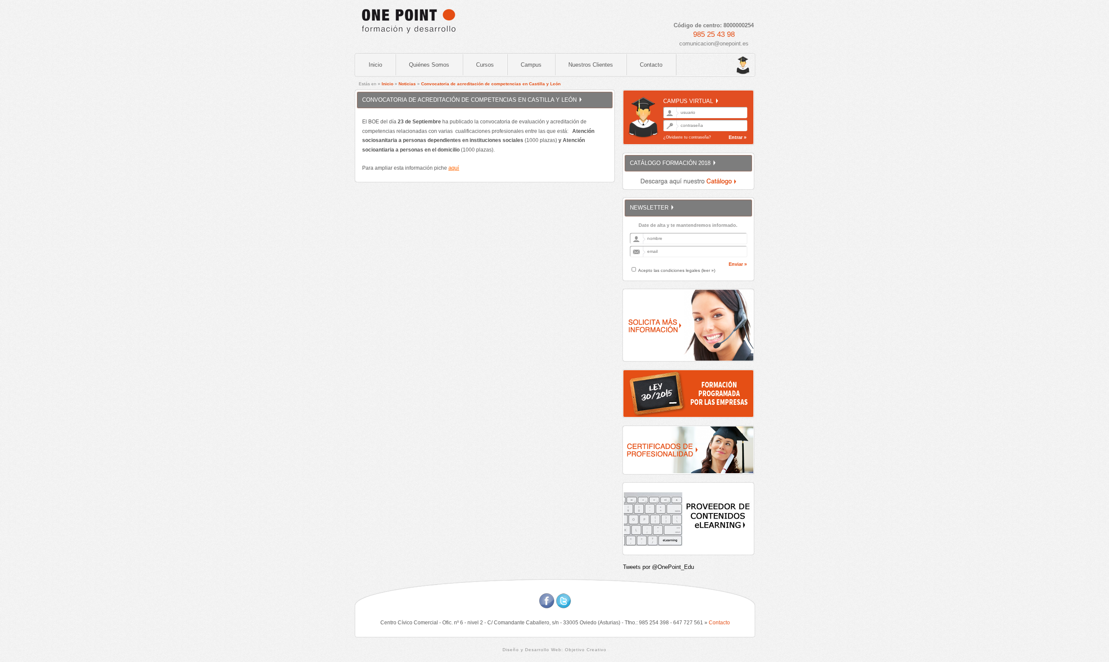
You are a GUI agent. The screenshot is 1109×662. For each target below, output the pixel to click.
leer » (708, 270)
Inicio (375, 64)
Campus (531, 64)
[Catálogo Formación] (688, 187)
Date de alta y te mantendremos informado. (688, 225)
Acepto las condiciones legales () (676, 270)
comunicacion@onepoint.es (714, 43)
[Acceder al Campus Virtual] (723, 65)
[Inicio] (408, 37)
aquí (453, 168)
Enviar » (738, 264)
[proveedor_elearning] (688, 552)
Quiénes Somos (429, 64)
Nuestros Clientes (590, 64)
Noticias (407, 83)
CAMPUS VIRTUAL (688, 101)
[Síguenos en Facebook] (546, 606)
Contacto (651, 64)
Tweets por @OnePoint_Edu (658, 567)
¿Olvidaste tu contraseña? (687, 137)
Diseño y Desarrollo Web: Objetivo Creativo (554, 649)
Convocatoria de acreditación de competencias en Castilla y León (491, 83)
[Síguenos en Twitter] (563, 606)
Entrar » (737, 137)
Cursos (485, 64)
